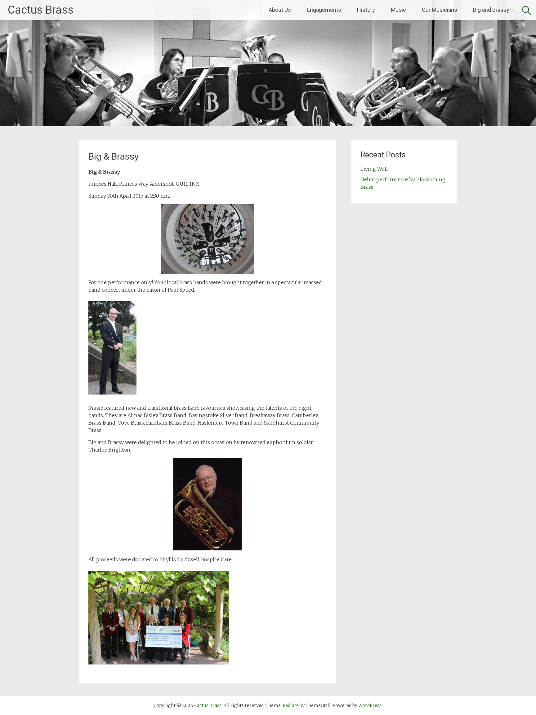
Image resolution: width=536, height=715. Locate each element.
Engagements (324, 10)
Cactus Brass (41, 9)
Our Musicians (439, 10)
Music (398, 10)
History (366, 10)
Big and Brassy (491, 10)
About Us (280, 10)
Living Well (374, 169)
